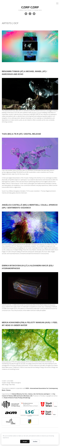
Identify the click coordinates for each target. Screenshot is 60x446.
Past (25, 10)
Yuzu (26, 170)
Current (21, 10)
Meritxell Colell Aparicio (37, 244)
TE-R (16, 174)
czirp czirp (30, 7)
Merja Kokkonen (6, 362)
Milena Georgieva (17, 170)
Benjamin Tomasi (36, 112)
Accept (25, 441)
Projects (30, 10)
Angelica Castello (12, 244)
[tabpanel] (11, 405)
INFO (40, 10)
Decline (35, 441)
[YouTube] (34, 13)
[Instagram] (26, 13)
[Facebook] (30, 13)
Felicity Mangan (21, 362)
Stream (36, 10)
